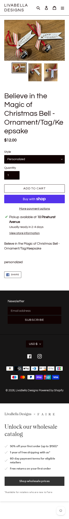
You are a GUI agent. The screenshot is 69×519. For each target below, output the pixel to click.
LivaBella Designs (16, 7)
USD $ (33, 343)
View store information (24, 233)
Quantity (10, 167)
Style (7, 151)
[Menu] (62, 7)
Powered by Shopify (51, 390)
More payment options (34, 208)
